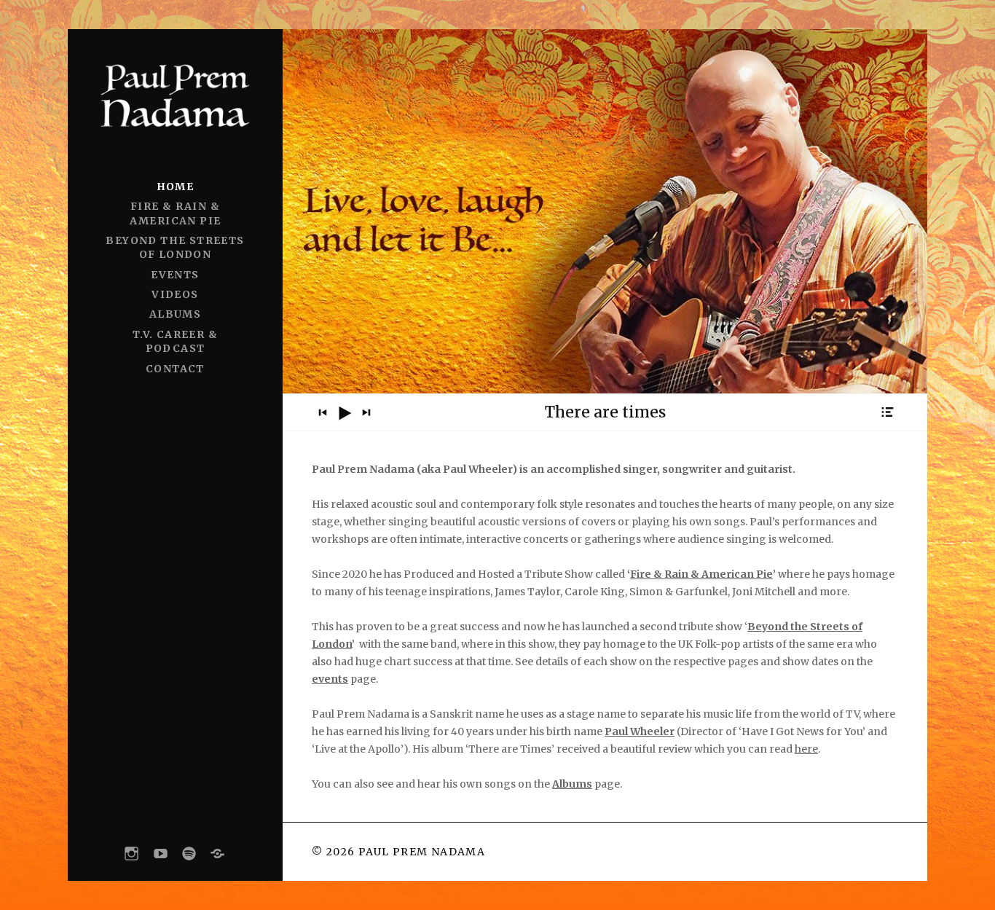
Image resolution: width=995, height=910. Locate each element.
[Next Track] (366, 412)
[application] (605, 412)
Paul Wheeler (640, 731)
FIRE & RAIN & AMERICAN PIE (175, 213)
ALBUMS (175, 314)
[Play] (344, 413)
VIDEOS (175, 294)
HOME (175, 186)
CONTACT (175, 368)
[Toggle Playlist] (887, 412)
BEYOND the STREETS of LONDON (175, 247)
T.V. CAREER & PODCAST (175, 341)
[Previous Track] (323, 412)
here (806, 749)
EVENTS (175, 274)
